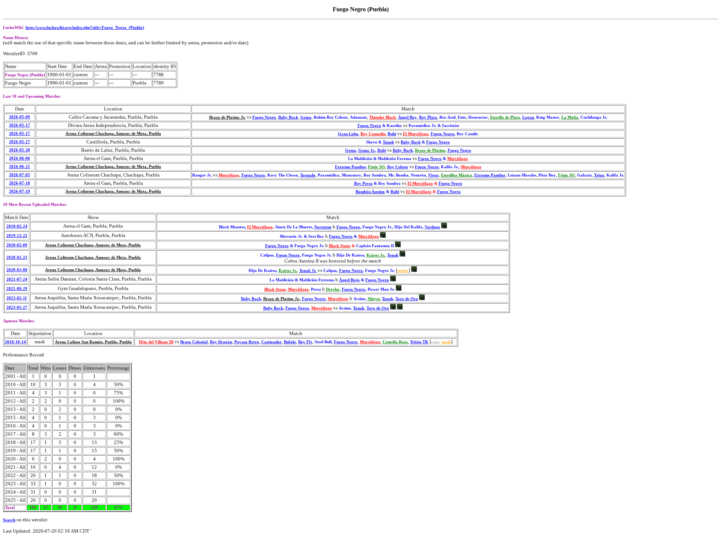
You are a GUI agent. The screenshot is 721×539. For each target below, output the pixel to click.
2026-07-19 (19, 191)
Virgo (433, 175)
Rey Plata (428, 117)
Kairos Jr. (376, 255)
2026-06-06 (19, 158)
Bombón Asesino (370, 192)
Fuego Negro (264, 117)
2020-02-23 (16, 257)
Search (9, 520)
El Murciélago (415, 134)
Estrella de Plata (505, 117)
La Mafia (569, 117)
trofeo (403, 271)
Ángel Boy (407, 117)
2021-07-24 (16, 279)
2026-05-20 (19, 150)
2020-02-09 (16, 245)
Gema (305, 117)
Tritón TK (419, 342)
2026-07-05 (19, 175)
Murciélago (457, 159)
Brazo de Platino (430, 150)
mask (446, 342)
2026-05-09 (19, 117)
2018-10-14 (15, 342)
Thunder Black (382, 117)
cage (435, 342)
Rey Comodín (372, 134)
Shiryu (374, 299)
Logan (528, 117)
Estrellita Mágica (456, 175)
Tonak (388, 142)
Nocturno (323, 227)
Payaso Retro (246, 342)
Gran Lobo (348, 134)
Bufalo (290, 342)
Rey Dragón (221, 342)
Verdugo (432, 227)
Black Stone (339, 246)
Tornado (307, 175)
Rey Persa (363, 183)
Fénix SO (376, 167)
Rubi (392, 134)
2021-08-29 (16, 289)
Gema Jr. (366, 150)
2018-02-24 (16, 226)
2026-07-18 (19, 183)
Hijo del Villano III (156, 342)
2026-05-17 (19, 125)
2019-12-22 (16, 236)
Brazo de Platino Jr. (227, 117)
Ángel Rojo (349, 280)
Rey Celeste (397, 167)
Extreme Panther (350, 167)
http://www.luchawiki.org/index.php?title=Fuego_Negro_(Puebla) (85, 28)
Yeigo (599, 175)
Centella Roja (395, 342)
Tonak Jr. (308, 271)
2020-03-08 (16, 270)
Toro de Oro (406, 299)
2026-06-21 (19, 167)
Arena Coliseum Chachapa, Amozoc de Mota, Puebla (113, 133)
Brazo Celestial (194, 342)
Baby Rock (288, 117)
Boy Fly (305, 342)
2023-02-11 (16, 298)
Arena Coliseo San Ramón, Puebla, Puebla (93, 342)
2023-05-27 (16, 307)
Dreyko (332, 289)
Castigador (271, 342)
